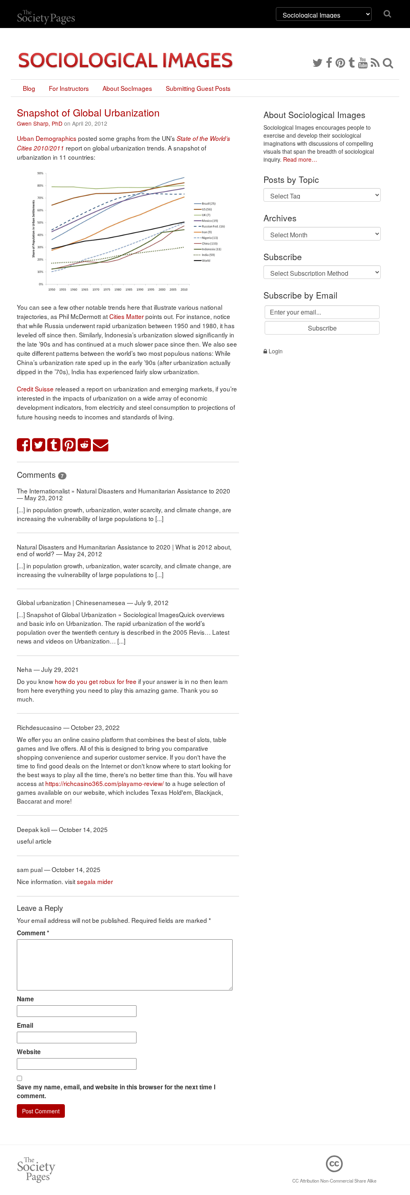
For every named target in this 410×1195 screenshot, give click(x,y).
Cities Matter (126, 316)
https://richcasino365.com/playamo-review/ (104, 783)
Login (275, 351)
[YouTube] (363, 62)
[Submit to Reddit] (84, 445)
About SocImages (127, 88)
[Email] (101, 445)
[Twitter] (317, 62)
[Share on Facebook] (23, 445)
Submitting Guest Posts (198, 88)
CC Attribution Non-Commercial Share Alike (334, 1180)
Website (29, 1051)
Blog (29, 88)
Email (25, 1025)
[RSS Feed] (375, 62)
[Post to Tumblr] (54, 445)
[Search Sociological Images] (388, 62)
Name (25, 998)
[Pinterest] (340, 62)
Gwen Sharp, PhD (39, 123)
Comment (33, 932)
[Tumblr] (351, 62)
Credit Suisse (35, 388)
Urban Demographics (46, 138)
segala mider (95, 881)
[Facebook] (329, 62)
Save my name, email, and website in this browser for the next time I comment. (116, 1091)
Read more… (300, 159)
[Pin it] (69, 445)
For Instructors (69, 88)
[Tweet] (39, 445)
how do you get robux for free (96, 681)
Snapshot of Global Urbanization (88, 112)
